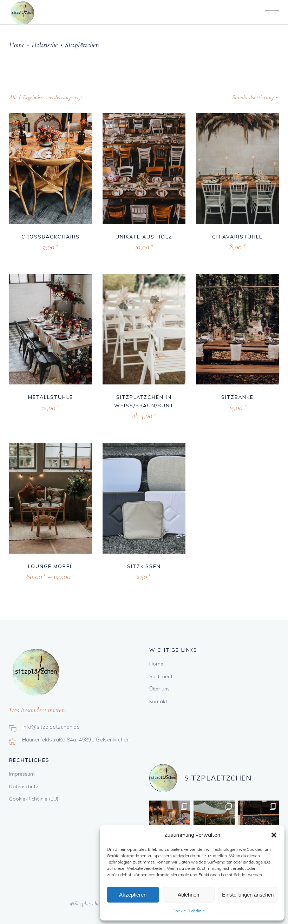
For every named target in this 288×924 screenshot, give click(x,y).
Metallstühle (50, 397)
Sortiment (160, 676)
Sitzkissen (144, 566)
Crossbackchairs (50, 237)
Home (16, 44)
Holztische (45, 44)
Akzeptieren (132, 895)
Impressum (22, 774)
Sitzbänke (237, 397)
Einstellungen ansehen (248, 895)
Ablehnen (188, 895)
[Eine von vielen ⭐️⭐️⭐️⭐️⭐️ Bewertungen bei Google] (169, 821)
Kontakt (158, 701)
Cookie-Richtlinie (188, 910)
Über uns (159, 689)
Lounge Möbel (50, 566)
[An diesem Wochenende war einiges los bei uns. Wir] (258, 821)
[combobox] (235, 97)
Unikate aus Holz (144, 237)
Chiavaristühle (237, 237)
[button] (273, 835)
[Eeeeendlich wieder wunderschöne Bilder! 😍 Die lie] (214, 821)
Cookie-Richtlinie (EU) (33, 799)
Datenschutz (23, 786)
